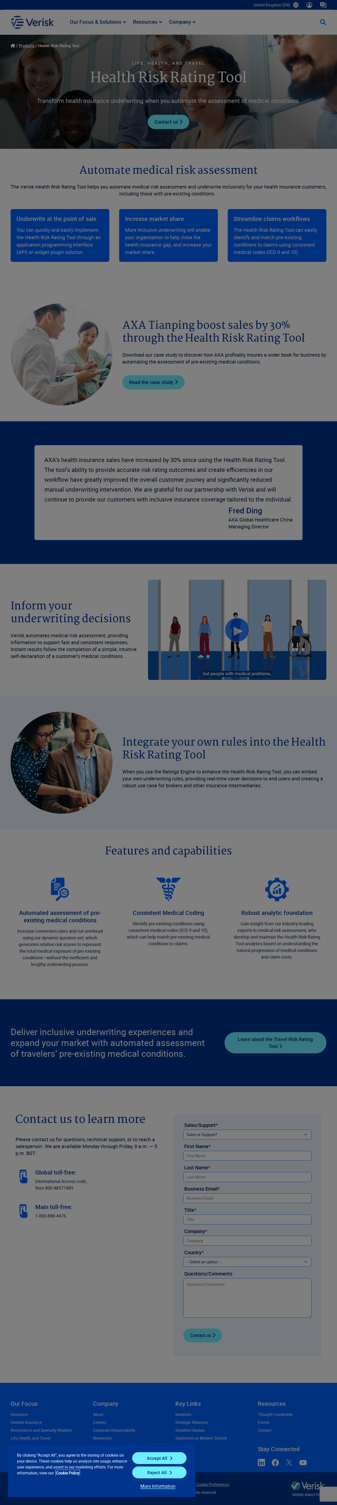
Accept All (157, 1458)
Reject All (157, 1472)
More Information (157, 1486)
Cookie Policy (67, 1473)
